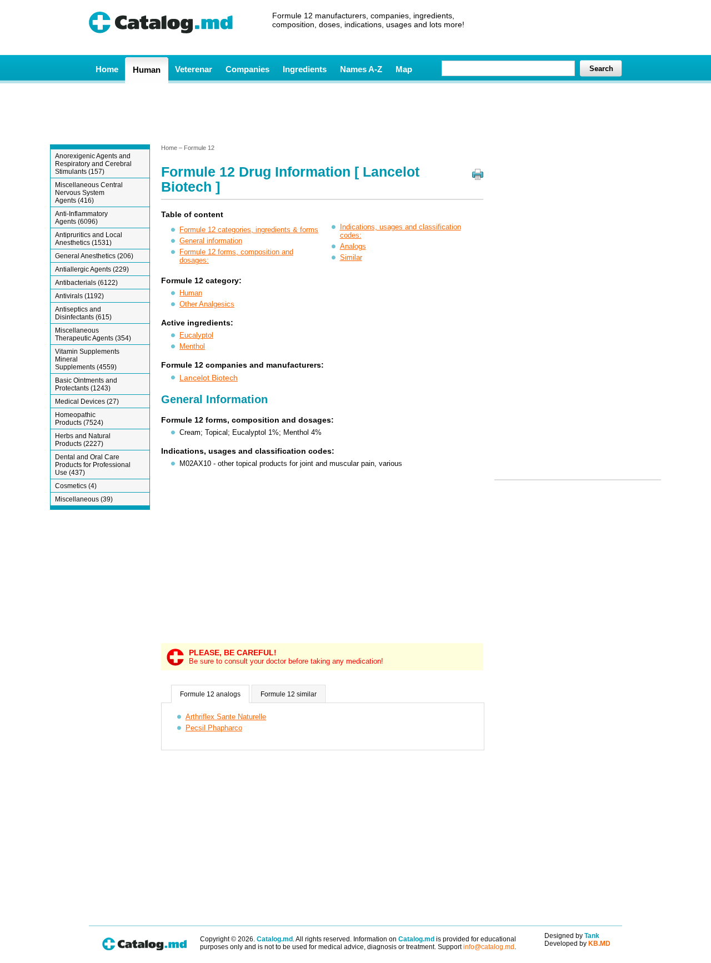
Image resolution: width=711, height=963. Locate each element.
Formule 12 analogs (210, 694)
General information (210, 241)
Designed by (571, 936)
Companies (247, 69)
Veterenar (193, 69)
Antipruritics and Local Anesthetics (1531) (88, 239)
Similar (351, 257)
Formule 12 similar (289, 694)
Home (107, 69)
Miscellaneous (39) (84, 499)
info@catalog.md (488, 947)
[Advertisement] (355, 113)
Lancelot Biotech (208, 377)
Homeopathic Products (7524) (79, 419)
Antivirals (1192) (79, 296)
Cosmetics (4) (76, 486)
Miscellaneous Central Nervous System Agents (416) (89, 192)
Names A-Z (361, 69)
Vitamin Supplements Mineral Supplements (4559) (87, 359)
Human (147, 69)
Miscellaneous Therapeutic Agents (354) (93, 334)
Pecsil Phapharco (214, 728)
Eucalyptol (196, 335)
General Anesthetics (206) (94, 256)
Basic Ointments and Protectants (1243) (86, 384)
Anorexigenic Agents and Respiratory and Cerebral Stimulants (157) (93, 163)
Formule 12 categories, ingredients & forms (248, 229)
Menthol (192, 346)
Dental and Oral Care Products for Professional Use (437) (93, 465)
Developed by (577, 943)
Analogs (353, 246)
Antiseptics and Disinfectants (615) (83, 313)
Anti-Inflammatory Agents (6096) (81, 217)
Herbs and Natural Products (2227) (83, 440)
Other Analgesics (206, 304)
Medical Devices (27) (87, 401)
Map (403, 69)
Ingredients (305, 69)
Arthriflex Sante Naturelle (226, 717)
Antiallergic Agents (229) (92, 269)
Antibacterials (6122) (86, 283)
